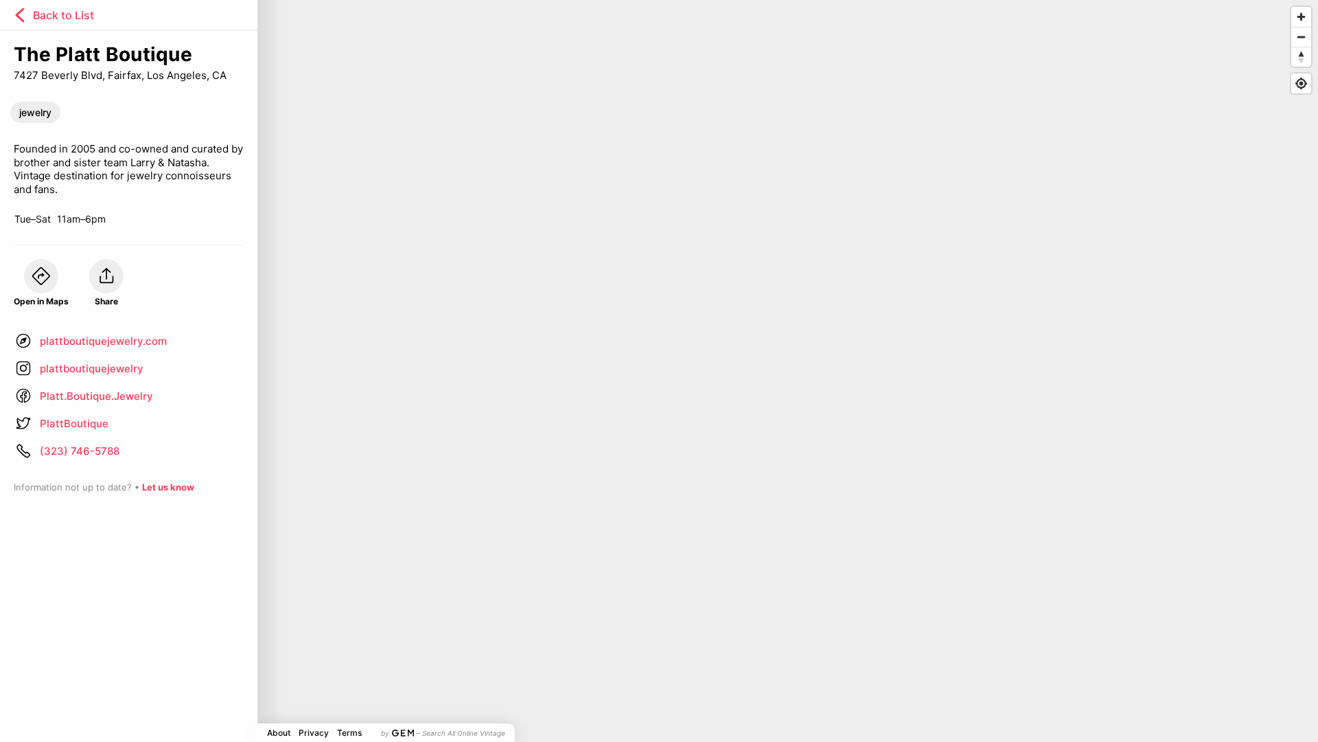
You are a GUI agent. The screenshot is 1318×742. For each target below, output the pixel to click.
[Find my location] (1301, 83)
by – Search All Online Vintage (443, 733)
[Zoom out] (1301, 37)
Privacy (314, 733)
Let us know (168, 487)
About (278, 733)
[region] (659, 371)
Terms (349, 733)
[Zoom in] (1301, 17)
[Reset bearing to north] (1301, 57)
